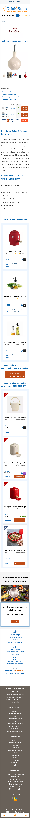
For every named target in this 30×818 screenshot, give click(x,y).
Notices (15, 752)
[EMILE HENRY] (15, 37)
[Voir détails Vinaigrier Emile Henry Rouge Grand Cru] (15, 493)
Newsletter (15, 762)
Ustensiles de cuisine (15, 719)
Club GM (15, 745)
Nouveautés (15, 755)
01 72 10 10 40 (15, 671)
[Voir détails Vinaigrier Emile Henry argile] (15, 449)
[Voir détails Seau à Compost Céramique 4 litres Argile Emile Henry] (15, 404)
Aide (15, 765)
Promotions (15, 760)
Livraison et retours (15, 743)
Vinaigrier (18, 20)
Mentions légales (15, 726)
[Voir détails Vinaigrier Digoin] (15, 238)
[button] (17, 15)
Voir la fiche (7, 265)
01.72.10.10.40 (15, 786)
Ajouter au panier (19, 476)
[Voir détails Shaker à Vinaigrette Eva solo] (15, 283)
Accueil (2, 20)
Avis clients (15, 728)
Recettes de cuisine (15, 750)
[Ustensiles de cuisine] (15, 8)
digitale (14, 809)
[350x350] (9, 77)
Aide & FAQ (15, 740)
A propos (15, 711)
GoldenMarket (15, 812)
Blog (15, 716)
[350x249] (14, 77)
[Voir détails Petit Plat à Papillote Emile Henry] (15, 537)
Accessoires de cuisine (10, 20)
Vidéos (15, 757)
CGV (15, 721)
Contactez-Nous (15, 714)
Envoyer (15, 622)
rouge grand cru (5, 114)
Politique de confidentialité (15, 724)
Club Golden (15, 748)
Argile (6, 108)
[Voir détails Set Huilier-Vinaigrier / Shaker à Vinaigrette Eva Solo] (15, 329)
